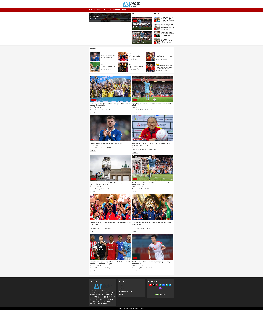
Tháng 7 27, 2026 (138, 42)
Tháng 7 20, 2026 (137, 265)
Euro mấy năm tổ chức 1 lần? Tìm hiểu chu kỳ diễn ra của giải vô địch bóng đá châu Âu (167, 27)
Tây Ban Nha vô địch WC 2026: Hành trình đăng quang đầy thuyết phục (135, 56)
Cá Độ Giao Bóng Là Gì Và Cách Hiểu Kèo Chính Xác (108, 67)
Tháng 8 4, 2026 (94, 16)
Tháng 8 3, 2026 (94, 18)
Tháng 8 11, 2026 (94, 12)
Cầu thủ (99, 9)
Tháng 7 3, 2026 (133, 69)
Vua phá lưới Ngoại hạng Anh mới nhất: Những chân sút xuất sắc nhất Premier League (110, 263)
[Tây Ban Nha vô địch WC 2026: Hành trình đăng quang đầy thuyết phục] (123, 56)
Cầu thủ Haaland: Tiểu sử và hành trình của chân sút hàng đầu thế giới (141, 39)
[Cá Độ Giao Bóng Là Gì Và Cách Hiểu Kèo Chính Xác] (95, 67)
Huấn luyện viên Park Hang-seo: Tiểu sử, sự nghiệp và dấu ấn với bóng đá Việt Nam (151, 144)
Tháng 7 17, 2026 (161, 59)
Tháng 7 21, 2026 (95, 265)
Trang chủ (92, 9)
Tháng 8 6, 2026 (94, 14)
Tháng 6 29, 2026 (161, 70)
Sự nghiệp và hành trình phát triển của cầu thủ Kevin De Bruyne (141, 24)
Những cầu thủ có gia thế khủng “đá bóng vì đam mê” (136, 67)
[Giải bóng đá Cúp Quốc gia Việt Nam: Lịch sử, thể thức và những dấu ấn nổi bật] (157, 19)
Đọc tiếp (93, 112)
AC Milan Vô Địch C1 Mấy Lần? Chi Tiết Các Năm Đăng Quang (167, 41)
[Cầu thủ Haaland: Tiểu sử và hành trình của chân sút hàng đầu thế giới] (152, 168)
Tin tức (124, 9)
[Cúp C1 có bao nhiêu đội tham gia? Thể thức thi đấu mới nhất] (157, 34)
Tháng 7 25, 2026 (133, 59)
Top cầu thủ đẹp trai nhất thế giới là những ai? (108, 56)
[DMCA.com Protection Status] (160, 294)
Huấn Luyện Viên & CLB (114, 9)
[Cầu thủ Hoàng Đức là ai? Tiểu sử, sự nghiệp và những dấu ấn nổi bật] (152, 247)
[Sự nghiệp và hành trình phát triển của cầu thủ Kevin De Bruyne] (152, 89)
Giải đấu (105, 9)
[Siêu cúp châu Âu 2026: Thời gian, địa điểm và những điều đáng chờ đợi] (152, 207)
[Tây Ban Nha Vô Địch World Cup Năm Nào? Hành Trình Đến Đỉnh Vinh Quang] (150, 67)
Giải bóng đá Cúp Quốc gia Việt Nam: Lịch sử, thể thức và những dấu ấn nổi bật (167, 20)
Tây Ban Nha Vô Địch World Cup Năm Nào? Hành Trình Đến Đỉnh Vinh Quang (164, 67)
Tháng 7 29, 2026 (94, 19)
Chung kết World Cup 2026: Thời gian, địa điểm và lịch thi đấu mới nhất (164, 56)
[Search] (173, 10)
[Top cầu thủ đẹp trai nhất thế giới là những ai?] (95, 56)
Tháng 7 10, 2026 (105, 69)
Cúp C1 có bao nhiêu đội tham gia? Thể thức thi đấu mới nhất (167, 33)
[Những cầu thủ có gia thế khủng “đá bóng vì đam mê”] (123, 67)
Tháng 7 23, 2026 (137, 226)
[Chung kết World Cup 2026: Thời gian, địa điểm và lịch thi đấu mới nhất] (150, 56)
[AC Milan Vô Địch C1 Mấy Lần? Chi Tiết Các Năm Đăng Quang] (157, 41)
